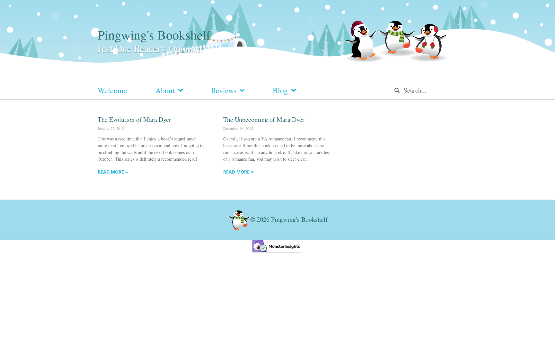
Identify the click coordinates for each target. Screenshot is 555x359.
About (165, 90)
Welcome (112, 90)
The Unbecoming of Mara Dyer (263, 119)
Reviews (223, 90)
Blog (280, 90)
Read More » (113, 172)
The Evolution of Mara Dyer (134, 119)
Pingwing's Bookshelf (154, 34)
